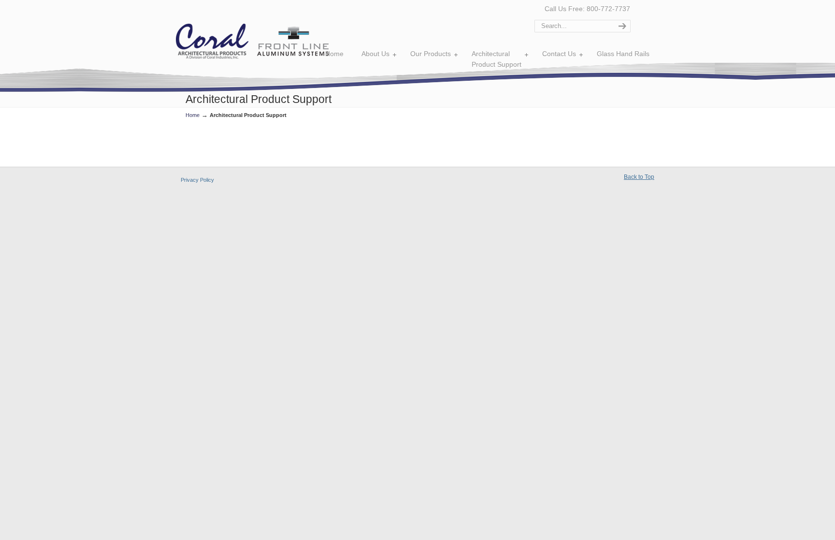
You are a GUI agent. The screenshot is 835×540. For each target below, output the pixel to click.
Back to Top (639, 177)
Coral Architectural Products (252, 41)
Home (193, 115)
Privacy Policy (197, 180)
